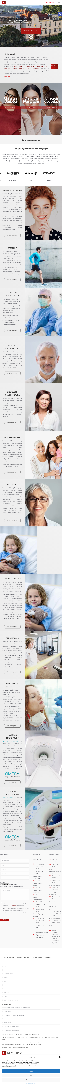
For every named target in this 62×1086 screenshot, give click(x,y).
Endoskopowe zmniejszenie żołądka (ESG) (13, 1015)
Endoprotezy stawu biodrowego (11, 1030)
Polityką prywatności (14, 904)
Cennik (5, 985)
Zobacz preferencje (31, 1080)
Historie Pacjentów (8, 973)
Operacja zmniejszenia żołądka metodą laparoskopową (16, 1007)
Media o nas (6, 992)
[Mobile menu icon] (58, 2)
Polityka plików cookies (30, 1083)
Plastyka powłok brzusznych (10, 1019)
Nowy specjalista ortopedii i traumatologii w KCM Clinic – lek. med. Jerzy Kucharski (22, 1044)
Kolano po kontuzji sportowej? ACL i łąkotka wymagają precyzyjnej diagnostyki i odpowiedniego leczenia (27, 1042)
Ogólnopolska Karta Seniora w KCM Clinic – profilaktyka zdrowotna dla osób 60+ (21, 1034)
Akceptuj (31, 1071)
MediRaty (5, 977)
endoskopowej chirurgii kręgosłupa (14, 68)
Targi (4, 981)
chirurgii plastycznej (33, 68)
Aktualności (6, 970)
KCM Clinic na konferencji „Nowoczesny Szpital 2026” (15, 1047)
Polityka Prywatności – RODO (10, 1000)
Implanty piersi (7, 1022)
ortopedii (46, 66)
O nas (4, 966)
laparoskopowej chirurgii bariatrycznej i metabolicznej (28, 66)
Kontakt (5, 996)
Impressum (6, 989)
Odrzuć (31, 1075)
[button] (59, 1057)
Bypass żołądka (7, 1011)
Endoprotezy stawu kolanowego (11, 1026)
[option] (13, 174)
